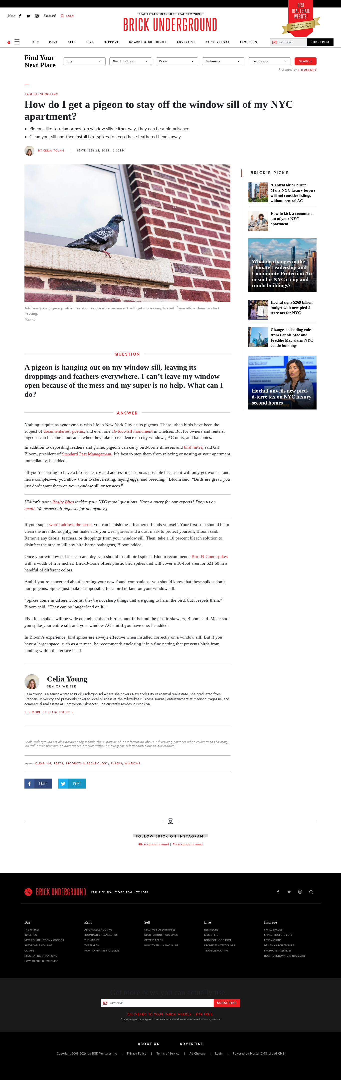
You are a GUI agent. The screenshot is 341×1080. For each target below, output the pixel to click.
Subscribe (227, 1003)
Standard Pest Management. (87, 453)
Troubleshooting (41, 94)
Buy (35, 42)
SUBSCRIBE (320, 42)
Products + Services (278, 950)
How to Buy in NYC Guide (41, 961)
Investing (30, 935)
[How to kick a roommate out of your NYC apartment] (258, 221)
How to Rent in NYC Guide (101, 950)
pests (58, 763)
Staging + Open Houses (159, 929)
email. (30, 508)
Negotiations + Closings (161, 935)
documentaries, (57, 431)
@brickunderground (153, 844)
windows (132, 763)
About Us (248, 42)
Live (90, 42)
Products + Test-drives (219, 945)
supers (116, 763)
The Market (31, 929)
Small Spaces (273, 929)
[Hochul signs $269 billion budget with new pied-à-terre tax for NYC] (258, 310)
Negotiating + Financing (40, 955)
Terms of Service (168, 1054)
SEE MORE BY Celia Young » (49, 712)
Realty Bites (63, 501)
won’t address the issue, (71, 524)
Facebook (20, 15)
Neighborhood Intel (218, 940)
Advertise (186, 42)
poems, (78, 431)
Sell (72, 42)
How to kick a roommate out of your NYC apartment (291, 218)
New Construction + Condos (44, 940)
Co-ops (29, 950)
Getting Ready (153, 940)
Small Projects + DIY (278, 935)
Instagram (37, 15)
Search (305, 61)
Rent (53, 42)
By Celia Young (51, 150)
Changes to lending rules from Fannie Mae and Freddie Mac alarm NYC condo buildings (292, 338)
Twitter (28, 15)
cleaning (43, 763)
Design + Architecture (279, 945)
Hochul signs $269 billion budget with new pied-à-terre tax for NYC (292, 307)
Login (219, 1054)
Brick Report (217, 42)
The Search (91, 945)
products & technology (87, 763)
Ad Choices (197, 1054)
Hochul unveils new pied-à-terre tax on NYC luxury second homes (282, 397)
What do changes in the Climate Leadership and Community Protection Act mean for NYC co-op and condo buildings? (282, 273)
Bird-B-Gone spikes (209, 556)
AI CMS (279, 1054)
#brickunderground (187, 844)
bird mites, (193, 447)
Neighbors (211, 929)
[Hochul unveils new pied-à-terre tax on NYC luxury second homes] (282, 382)
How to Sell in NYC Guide (161, 945)
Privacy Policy (136, 1054)
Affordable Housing (38, 945)
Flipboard (50, 15)
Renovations (273, 940)
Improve (111, 42)
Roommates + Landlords (101, 935)
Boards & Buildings (148, 42)
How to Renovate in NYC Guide (284, 955)
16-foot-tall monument (132, 431)
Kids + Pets (211, 935)
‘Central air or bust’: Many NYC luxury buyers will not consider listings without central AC (293, 193)
